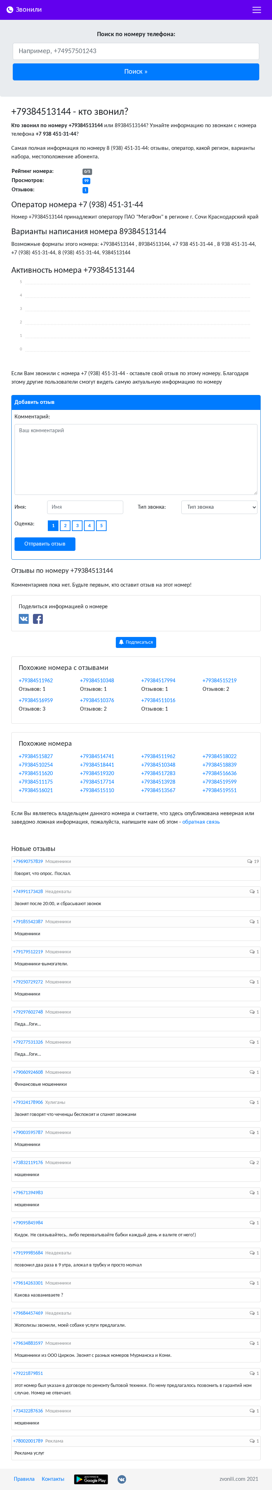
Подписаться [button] (139, 642)
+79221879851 (28, 1373)
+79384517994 (158, 681)
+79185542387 (28, 922)
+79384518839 (220, 765)
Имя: (20, 507)
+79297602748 (28, 1012)
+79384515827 (36, 757)
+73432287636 (28, 1411)
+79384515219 (220, 681)
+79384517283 (158, 774)
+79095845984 (28, 1223)
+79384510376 (97, 701)
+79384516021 (36, 791)
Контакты (53, 1479)
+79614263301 (28, 1283)
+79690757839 (28, 861)
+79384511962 (36, 681)
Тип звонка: (152, 507)
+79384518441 (97, 765)
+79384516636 (220, 774)
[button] (136, 71)
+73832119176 (28, 1163)
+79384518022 (220, 757)
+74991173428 (28, 891)
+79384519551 (220, 791)
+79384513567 (158, 791)
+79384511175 (36, 782)
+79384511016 (158, 701)
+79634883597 (28, 1343)
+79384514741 (97, 757)
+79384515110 (97, 791)
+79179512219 (28, 952)
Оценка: (24, 524)
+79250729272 (28, 982)
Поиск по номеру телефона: (136, 34)
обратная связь (201, 822)
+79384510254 (36, 765)
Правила (24, 1479)
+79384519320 (97, 774)
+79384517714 (97, 782)
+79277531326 (28, 1042)
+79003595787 (28, 1132)
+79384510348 (97, 681)
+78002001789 (28, 1441)
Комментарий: (32, 417)
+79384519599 (220, 782)
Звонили (28, 9)
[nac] (256, 10)
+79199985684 (28, 1253)
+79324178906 (28, 1102)
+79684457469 (28, 1313)
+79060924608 (28, 1072)
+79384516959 (36, 701)
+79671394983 (28, 1193)
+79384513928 (158, 782)
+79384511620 (36, 774)
